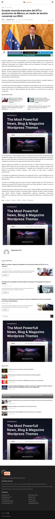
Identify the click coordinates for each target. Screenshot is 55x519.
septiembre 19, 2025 (35, 109)
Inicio (3, 7)
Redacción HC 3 (10, 19)
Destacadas (5, 497)
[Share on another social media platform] (52, 55)
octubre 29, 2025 (38, 104)
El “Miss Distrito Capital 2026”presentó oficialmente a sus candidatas (24, 412)
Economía (4, 499)
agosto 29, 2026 (6, 396)
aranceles (7, 200)
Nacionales (31, 495)
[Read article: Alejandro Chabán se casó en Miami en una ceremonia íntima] (4, 408)
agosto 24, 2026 (12, 403)
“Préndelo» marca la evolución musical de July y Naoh (21, 369)
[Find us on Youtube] (8, 513)
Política (30, 497)
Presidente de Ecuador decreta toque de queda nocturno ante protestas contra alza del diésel (39, 107)
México (19, 200)
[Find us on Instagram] (6, 513)
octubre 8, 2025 (12, 109)
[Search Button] (52, 2)
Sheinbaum (30, 200)
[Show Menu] (2, 2)
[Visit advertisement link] (27, 133)
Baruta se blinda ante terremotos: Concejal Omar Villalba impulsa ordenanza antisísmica (22, 395)
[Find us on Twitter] (4, 513)
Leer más (6, 275)
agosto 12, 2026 (12, 376)
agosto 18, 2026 (12, 413)
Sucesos (30, 499)
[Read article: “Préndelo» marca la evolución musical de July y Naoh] (4, 371)
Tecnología (31, 501)
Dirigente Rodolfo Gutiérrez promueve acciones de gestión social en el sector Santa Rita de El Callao (27, 486)
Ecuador (14, 200)
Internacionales (8, 7)
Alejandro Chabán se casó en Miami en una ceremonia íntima (22, 406)
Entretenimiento (6, 501)
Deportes (4, 495)
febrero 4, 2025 (20, 19)
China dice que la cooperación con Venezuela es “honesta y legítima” (24, 375)
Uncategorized (32, 503)
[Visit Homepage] (27, 2)
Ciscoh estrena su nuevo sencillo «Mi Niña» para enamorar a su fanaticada (25, 380)
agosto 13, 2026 (12, 382)
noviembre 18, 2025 (13, 104)
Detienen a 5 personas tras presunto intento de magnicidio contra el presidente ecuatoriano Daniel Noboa (13, 107)
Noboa (24, 200)
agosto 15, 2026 (12, 371)
